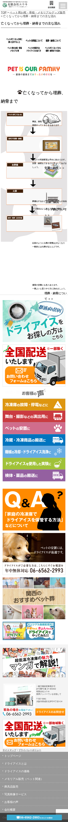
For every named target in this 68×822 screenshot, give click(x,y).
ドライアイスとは (15, 763)
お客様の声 (11, 802)
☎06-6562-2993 (34, 817)
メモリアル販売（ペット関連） (23, 778)
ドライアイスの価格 (16, 771)
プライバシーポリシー (29, 750)
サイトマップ (9, 750)
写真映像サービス (15, 794)
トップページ (12, 755)
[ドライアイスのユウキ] (14, 2)
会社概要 (10, 809)
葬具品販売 (11, 786)
